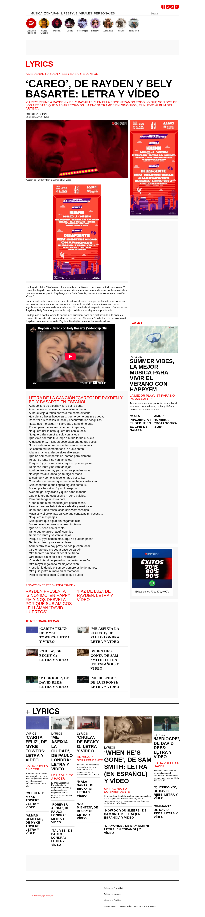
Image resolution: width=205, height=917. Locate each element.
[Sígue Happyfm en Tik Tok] (177, 7)
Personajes (104, 13)
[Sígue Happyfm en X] (172, 7)
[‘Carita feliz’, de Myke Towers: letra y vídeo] (32, 630)
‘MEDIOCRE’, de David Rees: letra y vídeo (54, 682)
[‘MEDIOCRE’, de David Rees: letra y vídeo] (32, 679)
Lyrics (39, 64)
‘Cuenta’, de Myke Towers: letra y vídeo (36, 800)
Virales (85, 13)
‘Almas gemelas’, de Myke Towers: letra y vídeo (34, 824)
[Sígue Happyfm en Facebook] (163, 7)
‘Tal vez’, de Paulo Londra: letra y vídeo (62, 837)
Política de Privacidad (113, 888)
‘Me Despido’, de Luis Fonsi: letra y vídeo (104, 682)
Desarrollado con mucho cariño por (130, 906)
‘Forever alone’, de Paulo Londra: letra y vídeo (60, 813)
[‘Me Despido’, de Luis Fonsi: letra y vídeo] (83, 679)
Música (36, 13)
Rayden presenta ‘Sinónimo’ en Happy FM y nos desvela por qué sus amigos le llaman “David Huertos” (49, 601)
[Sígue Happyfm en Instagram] (168, 7)
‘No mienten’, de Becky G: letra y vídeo (87, 811)
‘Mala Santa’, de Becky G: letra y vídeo (85, 788)
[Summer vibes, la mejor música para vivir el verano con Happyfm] (154, 339)
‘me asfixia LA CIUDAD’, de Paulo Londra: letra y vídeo (105, 635)
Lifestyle (69, 13)
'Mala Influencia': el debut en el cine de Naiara (140, 423)
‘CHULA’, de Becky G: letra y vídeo (53, 655)
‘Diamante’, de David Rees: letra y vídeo (166, 812)
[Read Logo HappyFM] (43, 7)
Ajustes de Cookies (112, 900)
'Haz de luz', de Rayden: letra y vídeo (95, 595)
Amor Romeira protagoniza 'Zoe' (165, 421)
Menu (27, 14)
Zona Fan (51, 13)
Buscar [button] (177, 13)
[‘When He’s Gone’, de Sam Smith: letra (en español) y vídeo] (83, 652)
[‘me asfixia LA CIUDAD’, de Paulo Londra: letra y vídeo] (83, 630)
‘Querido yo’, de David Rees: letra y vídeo (166, 793)
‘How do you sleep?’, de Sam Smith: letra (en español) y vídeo (125, 814)
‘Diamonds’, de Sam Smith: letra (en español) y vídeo (126, 829)
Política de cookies (112, 894)
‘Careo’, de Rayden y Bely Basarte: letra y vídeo (99, 89)
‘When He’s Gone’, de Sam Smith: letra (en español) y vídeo (104, 660)
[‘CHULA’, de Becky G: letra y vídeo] (32, 652)
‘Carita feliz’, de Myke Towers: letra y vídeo (54, 635)
